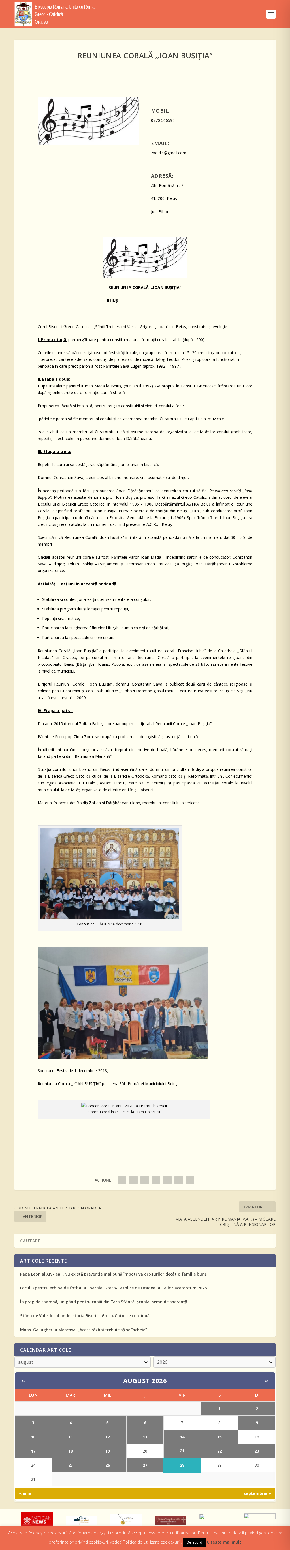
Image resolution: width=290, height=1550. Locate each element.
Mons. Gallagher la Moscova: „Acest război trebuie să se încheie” (83, 1329)
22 (219, 1451)
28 (182, 1465)
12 (107, 1437)
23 (257, 1451)
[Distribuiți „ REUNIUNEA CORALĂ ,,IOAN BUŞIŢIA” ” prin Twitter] (133, 1180)
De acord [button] (194, 1542)
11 (70, 1437)
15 (219, 1437)
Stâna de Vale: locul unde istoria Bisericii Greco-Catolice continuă (85, 1315)
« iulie (25, 1493)
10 (33, 1437)
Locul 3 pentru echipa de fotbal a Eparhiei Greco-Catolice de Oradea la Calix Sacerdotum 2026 (113, 1288)
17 (33, 1451)
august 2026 (145, 1380)
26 (107, 1465)
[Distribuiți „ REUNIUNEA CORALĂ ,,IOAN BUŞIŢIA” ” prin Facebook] (122, 1180)
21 (182, 1450)
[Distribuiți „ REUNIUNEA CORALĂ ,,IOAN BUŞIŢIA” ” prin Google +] (144, 1180)
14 (182, 1437)
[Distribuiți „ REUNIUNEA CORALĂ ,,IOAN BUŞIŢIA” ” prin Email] (178, 1180)
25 (70, 1465)
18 (70, 1451)
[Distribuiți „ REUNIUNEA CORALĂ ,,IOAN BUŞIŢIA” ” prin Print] (190, 1180)
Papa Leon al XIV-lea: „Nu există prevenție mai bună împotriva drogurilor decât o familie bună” (114, 1274)
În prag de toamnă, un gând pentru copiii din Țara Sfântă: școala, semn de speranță (103, 1301)
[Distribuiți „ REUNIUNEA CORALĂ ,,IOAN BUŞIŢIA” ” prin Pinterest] (156, 1180)
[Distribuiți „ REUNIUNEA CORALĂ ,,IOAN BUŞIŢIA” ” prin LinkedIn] (167, 1180)
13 (145, 1437)
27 (145, 1465)
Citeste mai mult (224, 1542)
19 (107, 1451)
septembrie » (257, 1493)
